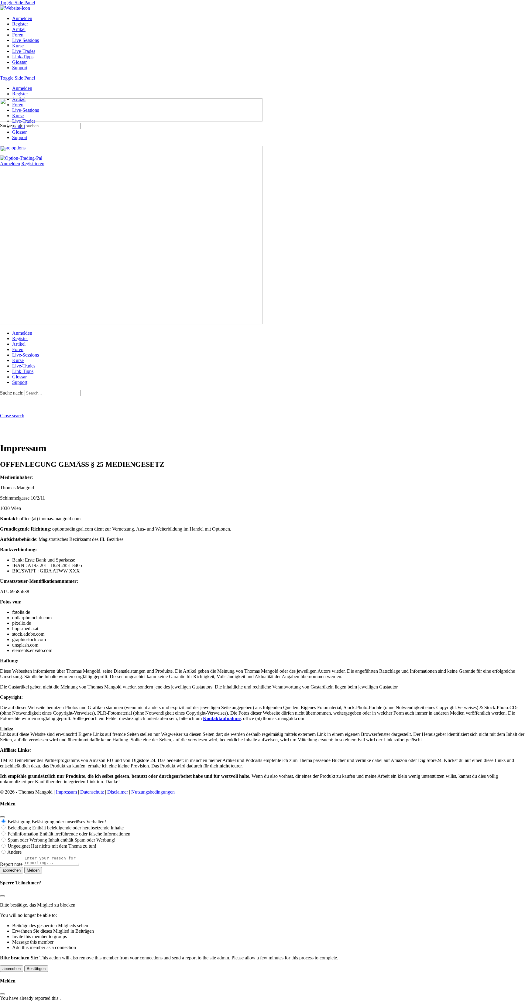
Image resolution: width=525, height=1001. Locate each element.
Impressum (66, 791)
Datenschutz (92, 791)
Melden (33, 870)
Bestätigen (36, 968)
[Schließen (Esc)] (2, 817)
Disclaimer (117, 791)
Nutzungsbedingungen (153, 791)
